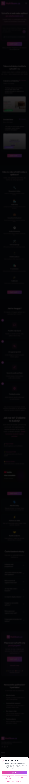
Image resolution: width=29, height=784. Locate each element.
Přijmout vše (14, 773)
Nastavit (21, 777)
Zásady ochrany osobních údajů (14, 781)
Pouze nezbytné (8, 777)
